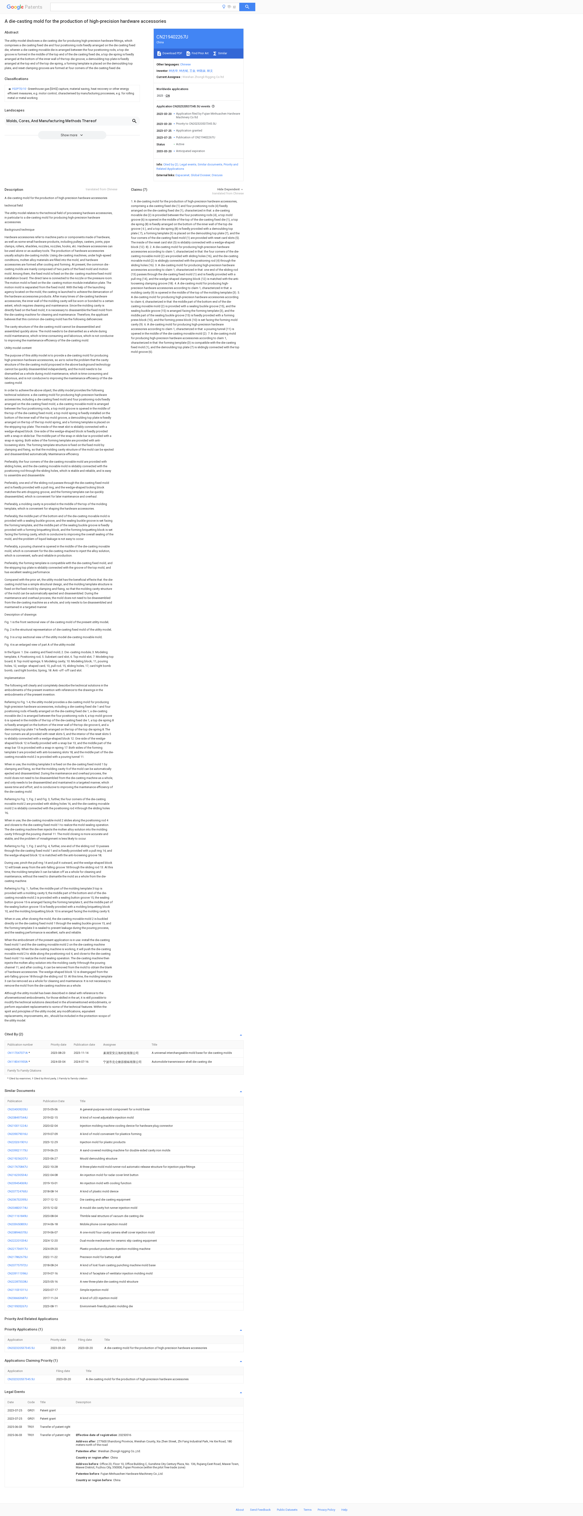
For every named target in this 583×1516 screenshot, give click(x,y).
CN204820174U (18, 1207)
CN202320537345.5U (21, 1348)
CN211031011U (18, 1290)
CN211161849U (18, 1216)
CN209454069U (18, 1183)
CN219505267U (18, 1306)
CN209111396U (18, 1273)
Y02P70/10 (19, 88)
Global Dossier (200, 175)
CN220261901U (18, 1142)
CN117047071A (18, 1052)
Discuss (217, 175)
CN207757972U (18, 1265)
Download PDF (172, 53)
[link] (72, 93)
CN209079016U (18, 1134)
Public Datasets (287, 1509)
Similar (222, 53)
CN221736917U (18, 1248)
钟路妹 (201, 70)
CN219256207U (18, 1158)
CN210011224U (18, 1125)
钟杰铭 (183, 70)
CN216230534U (18, 1175)
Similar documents (210, 164)
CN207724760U (18, 1191)
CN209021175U (18, 1150)
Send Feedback (260, 1509)
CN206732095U (18, 1199)
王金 (192, 70)
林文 (210, 70)
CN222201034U (18, 1240)
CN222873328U (18, 1281)
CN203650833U (18, 1224)
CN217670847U (18, 1166)
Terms (308, 1509)
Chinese (185, 64)
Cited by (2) (170, 164)
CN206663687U (18, 1298)
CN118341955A (18, 1061)
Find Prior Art (200, 53)
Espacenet (182, 175)
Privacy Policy (326, 1509)
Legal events (188, 164)
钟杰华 (173, 70)
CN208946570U (18, 1232)
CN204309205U (18, 1109)
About (240, 1509)
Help (344, 1509)
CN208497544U (18, 1117)
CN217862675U (18, 1257)
